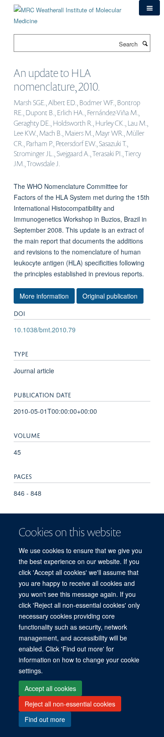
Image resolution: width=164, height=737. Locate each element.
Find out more (45, 719)
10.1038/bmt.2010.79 (45, 329)
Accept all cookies (50, 688)
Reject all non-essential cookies (70, 703)
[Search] (145, 43)
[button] (149, 7)
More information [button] (44, 295)
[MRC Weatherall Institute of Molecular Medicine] (69, 12)
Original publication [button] (110, 295)
